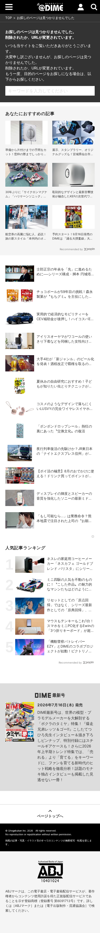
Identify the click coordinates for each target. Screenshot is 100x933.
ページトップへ (50, 816)
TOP (8, 18)
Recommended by (71, 249)
